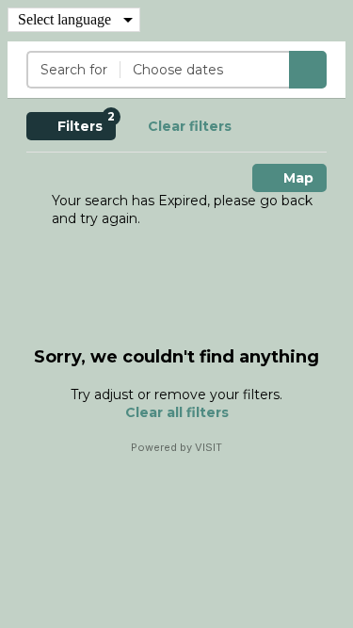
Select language (64, 19)
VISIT (208, 447)
